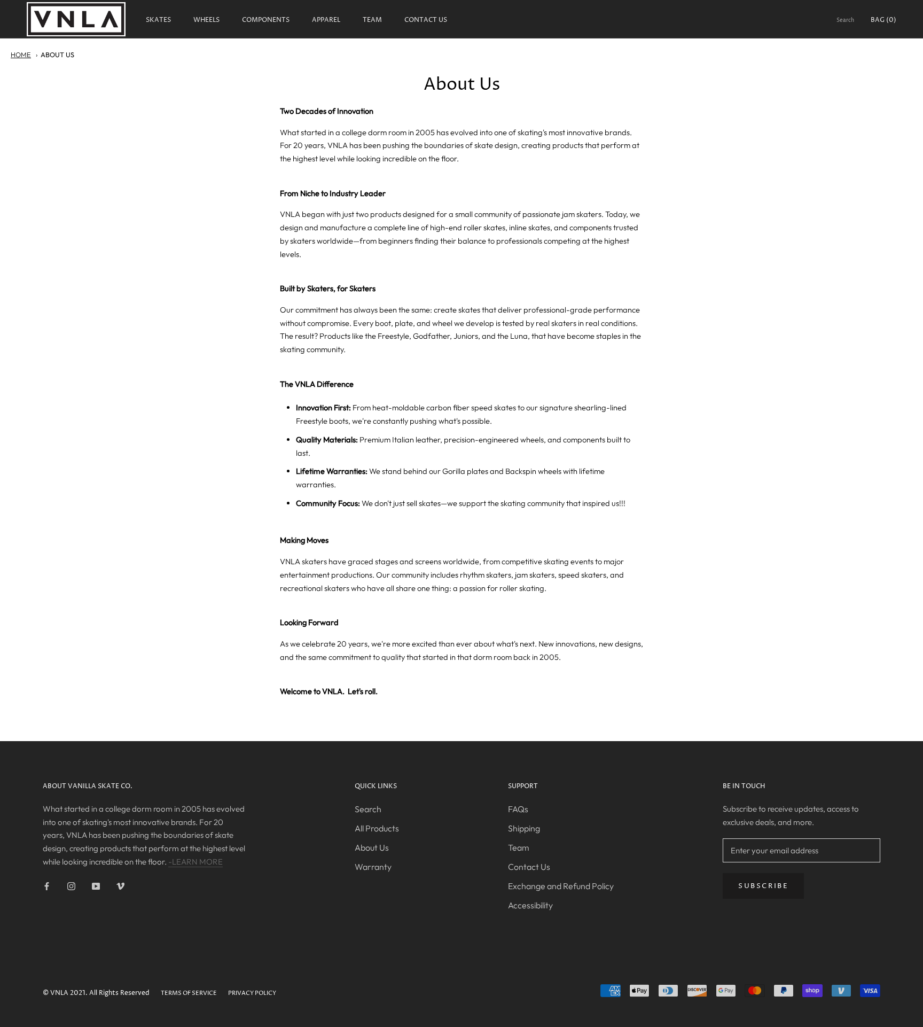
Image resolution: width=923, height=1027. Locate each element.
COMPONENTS (266, 20)
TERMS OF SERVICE (189, 993)
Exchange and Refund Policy (561, 886)
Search (845, 20)
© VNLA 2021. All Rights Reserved (96, 993)
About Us (57, 54)
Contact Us (529, 866)
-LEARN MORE (195, 862)
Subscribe (763, 886)
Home (21, 54)
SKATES (158, 20)
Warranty (373, 866)
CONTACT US (425, 20)
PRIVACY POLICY (252, 993)
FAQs (518, 809)
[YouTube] (96, 886)
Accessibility (530, 905)
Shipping (524, 828)
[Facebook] (47, 886)
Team (518, 847)
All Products (377, 828)
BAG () (883, 20)
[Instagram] (71, 886)
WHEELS (206, 20)
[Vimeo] (120, 886)
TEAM (372, 20)
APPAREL (326, 20)
